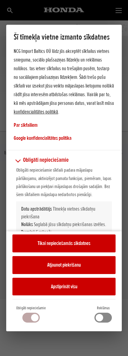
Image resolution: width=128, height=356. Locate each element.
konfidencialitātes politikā (36, 111)
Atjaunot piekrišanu (64, 264)
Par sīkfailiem (26, 125)
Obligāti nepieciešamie (31, 308)
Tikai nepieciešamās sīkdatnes (64, 243)
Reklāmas (103, 308)
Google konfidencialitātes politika (42, 137)
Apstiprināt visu (64, 286)
